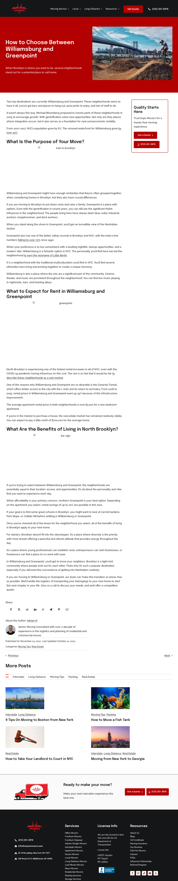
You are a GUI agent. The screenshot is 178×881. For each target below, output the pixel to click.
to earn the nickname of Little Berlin (45, 255)
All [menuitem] (7, 677)
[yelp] (156, 873)
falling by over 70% (29, 239)
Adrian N (32, 620)
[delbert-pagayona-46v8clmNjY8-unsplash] (110, 688)
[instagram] (138, 873)
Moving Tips (24, 646)
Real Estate (38, 646)
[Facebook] (11, 609)
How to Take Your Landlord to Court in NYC (39, 759)
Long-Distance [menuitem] (37, 676)
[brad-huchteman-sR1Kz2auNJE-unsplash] (110, 727)
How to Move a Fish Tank (110, 720)
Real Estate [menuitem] (88, 676)
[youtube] (150, 873)
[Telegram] (51, 609)
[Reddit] (27, 609)
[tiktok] (144, 873)
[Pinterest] (59, 609)
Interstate (11, 714)
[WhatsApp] (43, 609)
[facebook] (132, 873)
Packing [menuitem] (73, 676)
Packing (111, 714)
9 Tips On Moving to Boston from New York (39, 720)
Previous (13, 655)
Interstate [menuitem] (18, 676)
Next (167, 655)
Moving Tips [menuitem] (57, 676)
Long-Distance (27, 714)
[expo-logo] (20, 4)
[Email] (67, 609)
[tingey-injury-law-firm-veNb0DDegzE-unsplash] (25, 727)
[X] (19, 609)
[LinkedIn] (35, 609)
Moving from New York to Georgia (117, 759)
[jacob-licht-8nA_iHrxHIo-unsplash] (25, 688)
